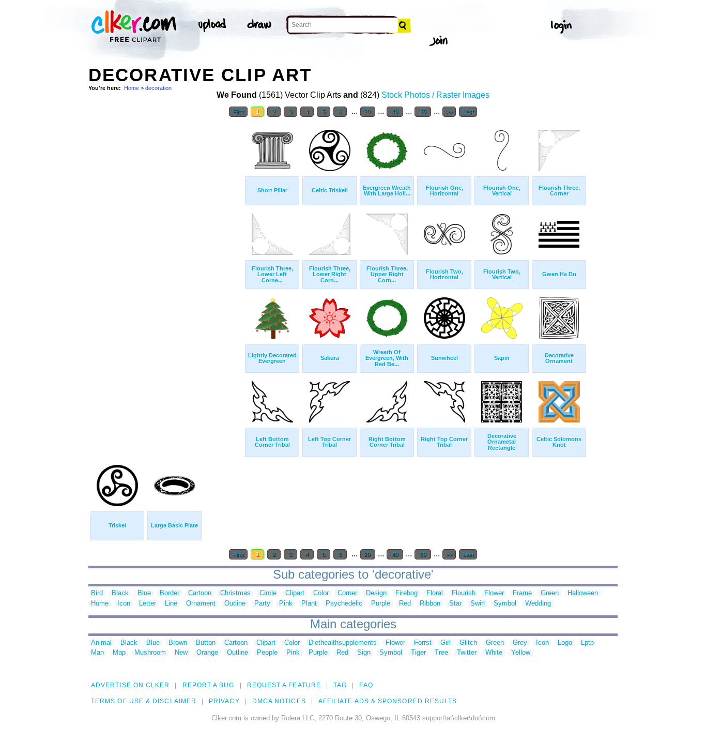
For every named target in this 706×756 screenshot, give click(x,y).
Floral (434, 593)
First (238, 112)
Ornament (201, 603)
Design (376, 593)
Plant (309, 603)
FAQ (366, 685)
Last (468, 112)
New (181, 652)
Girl (445, 643)
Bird (97, 593)
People (267, 652)
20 (368, 112)
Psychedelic (344, 603)
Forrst (423, 643)
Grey (520, 643)
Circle (268, 593)
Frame (522, 593)
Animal (101, 643)
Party (262, 603)
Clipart (294, 593)
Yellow (520, 652)
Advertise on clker (130, 685)
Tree (441, 652)
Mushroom (150, 652)
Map (119, 652)
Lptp (587, 643)
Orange (207, 652)
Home (131, 88)
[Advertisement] (165, 278)
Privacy (224, 701)
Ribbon (430, 603)
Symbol (505, 603)
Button (206, 643)
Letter (147, 603)
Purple (380, 603)
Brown (177, 643)
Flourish (463, 593)
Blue (144, 593)
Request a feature (284, 685)
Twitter (467, 652)
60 (422, 112)
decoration (158, 88)
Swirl (477, 603)
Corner (347, 593)
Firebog (406, 593)
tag (340, 685)
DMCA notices (279, 701)
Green (550, 593)
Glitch (468, 643)
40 (395, 112)
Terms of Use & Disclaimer (143, 701)
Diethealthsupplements (343, 643)
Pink (286, 603)
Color (321, 593)
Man (97, 652)
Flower (494, 593)
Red (405, 603)
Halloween (582, 593)
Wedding (538, 603)
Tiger (418, 652)
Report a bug (208, 685)
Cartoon (199, 593)
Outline (234, 603)
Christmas (235, 593)
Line (171, 603)
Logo (565, 643)
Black (120, 593)
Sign (364, 652)
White (493, 652)
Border (169, 593)
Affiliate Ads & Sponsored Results (387, 701)
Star (455, 603)
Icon (123, 603)
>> (449, 112)
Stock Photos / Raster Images (435, 94)
